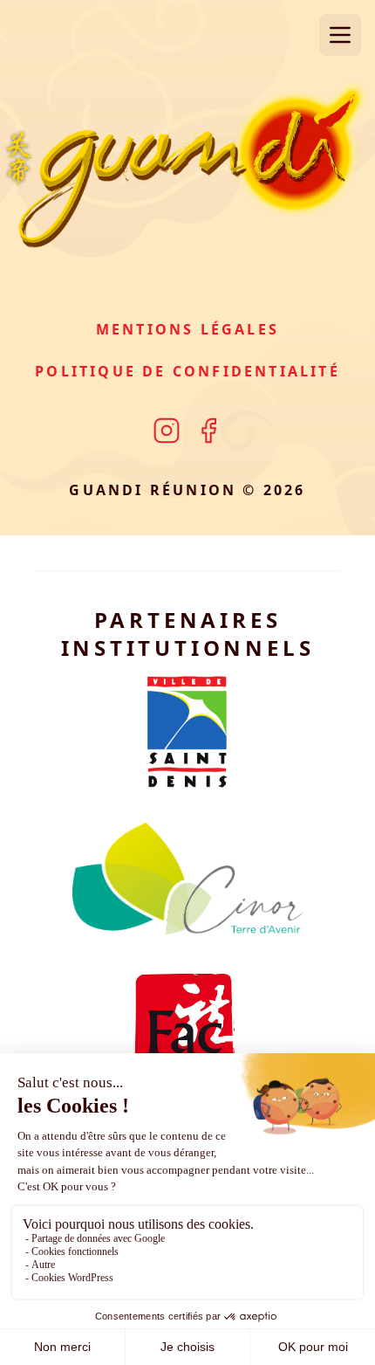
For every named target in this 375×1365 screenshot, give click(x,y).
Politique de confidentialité (187, 371)
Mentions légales (187, 329)
